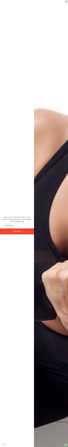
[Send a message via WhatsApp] (65, 444)
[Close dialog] (66, 2)
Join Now (17, 231)
